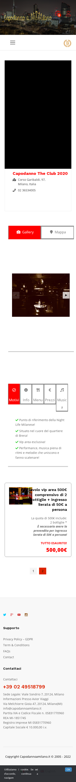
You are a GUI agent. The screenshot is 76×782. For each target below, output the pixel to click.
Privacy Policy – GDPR (18, 639)
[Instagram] (26, 615)
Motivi (14, 399)
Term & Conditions (16, 645)
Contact (8, 657)
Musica (62, 403)
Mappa (60, 232)
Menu (38, 399)
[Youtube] (19, 615)
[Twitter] (4, 615)
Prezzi (50, 399)
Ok (68, 769)
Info (26, 399)
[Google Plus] (11, 615)
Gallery (27, 232)
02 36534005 (27, 190)
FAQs (6, 651)
